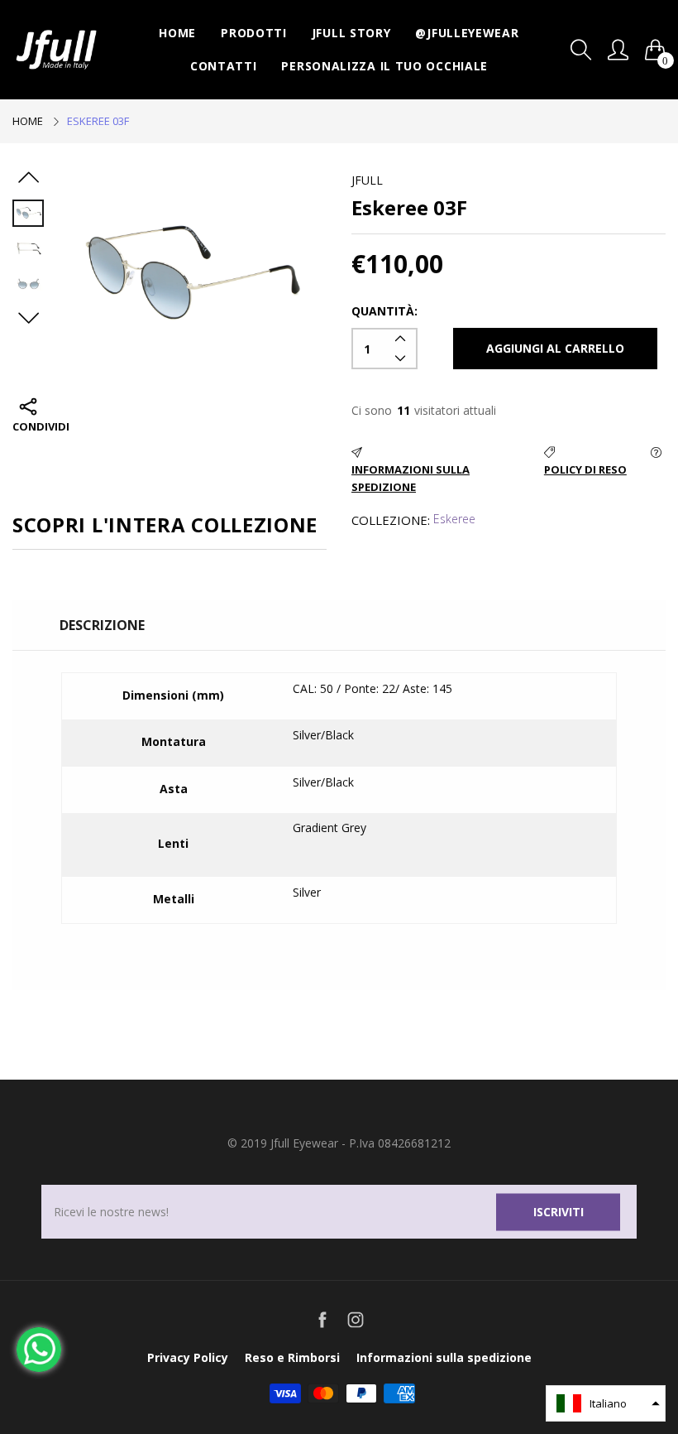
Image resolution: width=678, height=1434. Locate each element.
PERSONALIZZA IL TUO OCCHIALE (384, 66)
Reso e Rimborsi (292, 1357)
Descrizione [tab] (102, 625)
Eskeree (454, 519)
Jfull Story (351, 33)
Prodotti (254, 33)
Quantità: (384, 311)
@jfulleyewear (466, 33)
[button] (606, 1403)
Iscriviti (558, 1212)
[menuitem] (177, 33)
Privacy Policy (187, 1357)
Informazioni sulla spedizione (444, 1357)
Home (177, 33)
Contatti (223, 66)
